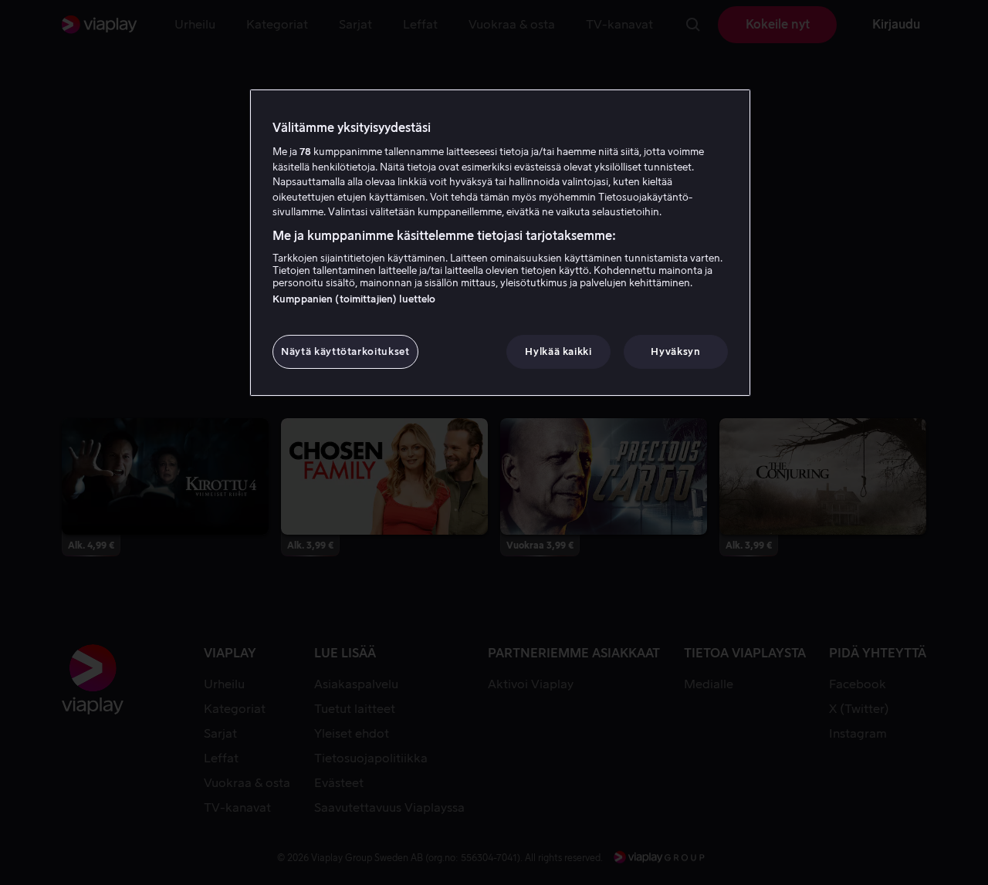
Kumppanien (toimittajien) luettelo (353, 299)
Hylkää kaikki (558, 351)
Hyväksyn (675, 351)
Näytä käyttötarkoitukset (345, 351)
